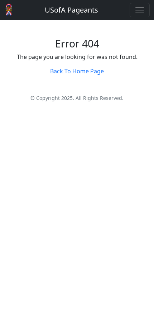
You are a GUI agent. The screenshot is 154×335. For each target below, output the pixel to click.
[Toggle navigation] (140, 10)
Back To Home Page (77, 71)
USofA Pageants (71, 10)
